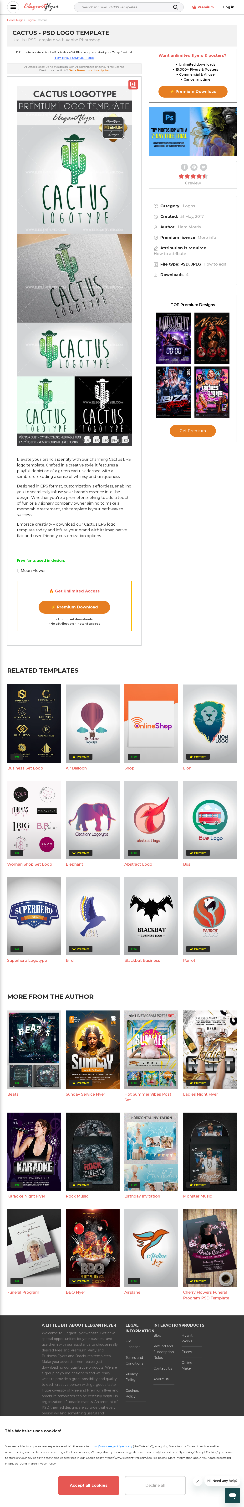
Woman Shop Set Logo (29, 864)
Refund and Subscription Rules (163, 1352)
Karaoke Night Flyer (26, 1196)
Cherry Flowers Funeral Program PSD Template (206, 1295)
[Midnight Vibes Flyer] (173, 338)
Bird (70, 960)
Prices (187, 1352)
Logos (189, 206)
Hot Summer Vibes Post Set (147, 1097)
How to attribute (170, 253)
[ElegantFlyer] (41, 7)
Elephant (74, 864)
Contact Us (162, 1368)
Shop (129, 768)
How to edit (214, 264)
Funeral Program (23, 1292)
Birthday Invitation (142, 1196)
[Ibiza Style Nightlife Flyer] (173, 392)
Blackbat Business (142, 960)
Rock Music (77, 1196)
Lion (187, 768)
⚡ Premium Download (74, 607)
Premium (206, 7)
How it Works (187, 1338)
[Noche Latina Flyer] (212, 338)
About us (160, 1379)
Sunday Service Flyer (85, 1094)
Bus (186, 864)
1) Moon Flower (31, 570)
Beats (13, 1094)
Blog (157, 1335)
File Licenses (133, 1344)
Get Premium (193, 431)
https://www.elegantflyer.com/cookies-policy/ (136, 1458)
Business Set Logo (25, 768)
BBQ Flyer (75, 1292)
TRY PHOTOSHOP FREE (74, 58)
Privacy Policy (132, 1377)
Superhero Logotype (27, 960)
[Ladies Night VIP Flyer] (212, 392)
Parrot (189, 960)
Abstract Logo (138, 864)
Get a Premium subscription (89, 70)
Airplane (132, 1292)
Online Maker (187, 1365)
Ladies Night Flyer (200, 1094)
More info (207, 237)
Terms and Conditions (134, 1360)
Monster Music (197, 1196)
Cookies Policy (132, 1393)
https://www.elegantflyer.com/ (111, 1446)
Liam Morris (189, 227)
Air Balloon (76, 768)
